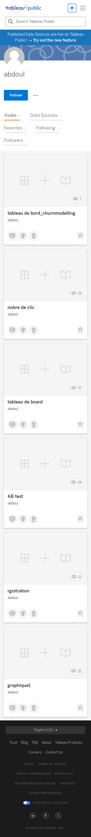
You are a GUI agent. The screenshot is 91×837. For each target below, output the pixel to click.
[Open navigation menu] (82, 8)
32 (80, 671)
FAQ (35, 743)
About (46, 743)
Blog (24, 743)
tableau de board (25, 402)
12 (80, 577)
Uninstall (68, 783)
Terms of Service (52, 764)
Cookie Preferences (45, 793)
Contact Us (54, 752)
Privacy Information (34, 773)
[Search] (10, 21)
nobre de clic (21, 307)
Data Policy (64, 773)
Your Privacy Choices (50, 802)
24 (80, 482)
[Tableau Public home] (23, 8)
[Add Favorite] (80, 236)
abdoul (13, 220)
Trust (13, 743)
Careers (35, 752)
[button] (33, 816)
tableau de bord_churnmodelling (41, 213)
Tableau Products (68, 743)
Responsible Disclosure (35, 783)
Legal (29, 764)
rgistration (18, 591)
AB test (15, 496)
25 (80, 293)
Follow (16, 95)
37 (80, 388)
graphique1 (19, 685)
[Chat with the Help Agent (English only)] (72, 8)
